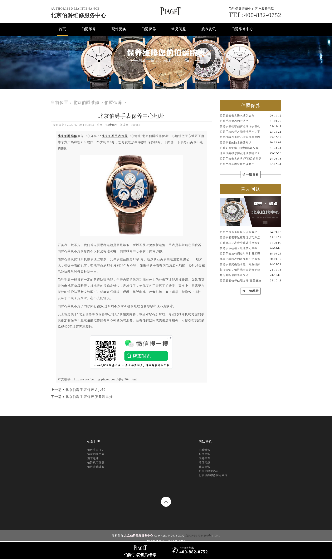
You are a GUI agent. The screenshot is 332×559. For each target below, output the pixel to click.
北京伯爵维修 (86, 102)
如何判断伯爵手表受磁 (250, 275)
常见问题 (178, 29)
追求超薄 (93, 458)
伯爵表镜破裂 (96, 466)
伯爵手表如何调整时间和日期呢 (250, 253)
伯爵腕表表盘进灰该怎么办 (250, 115)
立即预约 (166, 286)
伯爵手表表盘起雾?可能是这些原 (250, 158)
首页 (62, 29)
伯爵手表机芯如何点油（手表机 (250, 126)
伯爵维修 (88, 29)
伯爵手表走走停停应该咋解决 (250, 232)
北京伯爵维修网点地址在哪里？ (250, 153)
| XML (216, 535)
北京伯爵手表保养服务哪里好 (89, 397)
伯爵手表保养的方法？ (250, 121)
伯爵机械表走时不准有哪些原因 (250, 137)
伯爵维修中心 (242, 29)
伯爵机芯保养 (96, 462)
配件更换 (118, 29)
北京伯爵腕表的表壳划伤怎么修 (250, 259)
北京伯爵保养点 (209, 471)
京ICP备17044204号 (198, 535)
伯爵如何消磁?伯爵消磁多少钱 (250, 147)
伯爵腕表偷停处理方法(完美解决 (250, 280)
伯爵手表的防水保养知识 (250, 142)
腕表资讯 (208, 29)
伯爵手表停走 (96, 449)
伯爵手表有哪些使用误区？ (250, 164)
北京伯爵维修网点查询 (213, 475)
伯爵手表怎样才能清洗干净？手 (250, 131)
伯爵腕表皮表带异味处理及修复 (250, 242)
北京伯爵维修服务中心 (78, 15)
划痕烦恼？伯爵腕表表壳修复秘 (250, 269)
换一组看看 (250, 174)
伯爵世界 (93, 441)
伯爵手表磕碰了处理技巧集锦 (250, 248)
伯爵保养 (148, 29)
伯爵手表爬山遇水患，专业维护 (250, 264)
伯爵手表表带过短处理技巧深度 (250, 237)
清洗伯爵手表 (96, 454)
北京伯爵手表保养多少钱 (85, 390)
